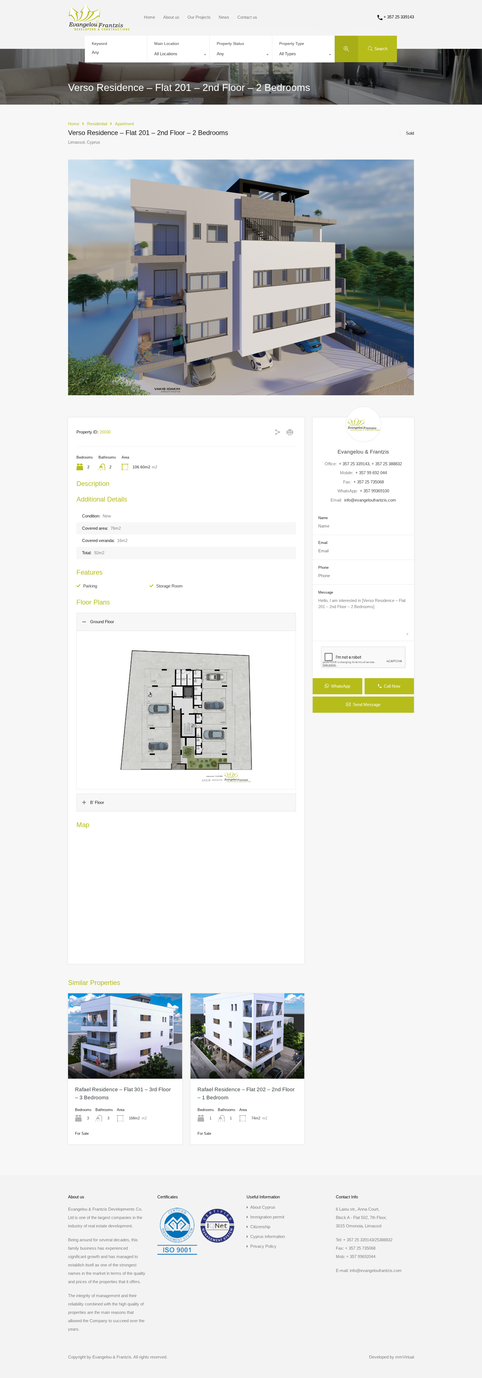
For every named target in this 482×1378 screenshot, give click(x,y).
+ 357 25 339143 (399, 17)
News (224, 17)
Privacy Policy (263, 1246)
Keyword (99, 43)
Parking (90, 586)
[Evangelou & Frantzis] (99, 27)
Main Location (166, 43)
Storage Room (169, 586)
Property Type (291, 43)
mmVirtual (404, 1357)
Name (323, 518)
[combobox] (178, 55)
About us (171, 17)
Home (149, 17)
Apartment (124, 123)
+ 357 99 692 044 (371, 472)
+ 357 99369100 (374, 490)
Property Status (230, 43)
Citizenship (260, 1227)
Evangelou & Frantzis (363, 452)
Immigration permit (267, 1217)
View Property (125, 1061)
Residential (97, 123)
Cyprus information (267, 1236)
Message (325, 592)
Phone (323, 567)
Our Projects (199, 17)
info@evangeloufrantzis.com (370, 500)
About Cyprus (262, 1207)
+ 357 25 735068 (368, 482)
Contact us (247, 17)
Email (322, 543)
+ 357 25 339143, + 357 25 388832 (370, 463)
